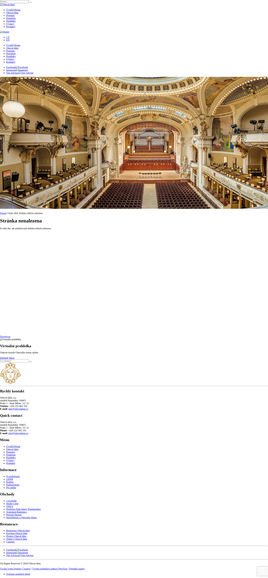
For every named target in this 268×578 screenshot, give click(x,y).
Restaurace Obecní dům (18, 530)
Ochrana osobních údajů (18, 574)
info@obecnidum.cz (18, 409)
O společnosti (13, 476)
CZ (7, 37)
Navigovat (5, 336)
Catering (10, 541)
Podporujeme (12, 484)
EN (8, 40)
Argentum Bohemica (16, 512)
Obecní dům (12, 12)
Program (10, 15)
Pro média (11, 487)
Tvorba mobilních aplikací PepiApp (49, 568)
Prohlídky (11, 21)
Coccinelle (11, 500)
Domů (3, 213)
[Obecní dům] (10, 383)
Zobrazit (4, 358)
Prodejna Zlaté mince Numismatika (23, 509)
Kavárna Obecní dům (16, 533)
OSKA (9, 506)
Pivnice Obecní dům (16, 536)
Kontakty (10, 26)
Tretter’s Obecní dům (16, 539)
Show (12, 358)
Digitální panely (77, 568)
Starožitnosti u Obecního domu (21, 517)
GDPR (9, 479)
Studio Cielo (12, 503)
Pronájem (11, 18)
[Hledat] (30, 2)
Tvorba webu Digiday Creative (15, 568)
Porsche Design (14, 514)
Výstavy (10, 24)
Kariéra (9, 482)
